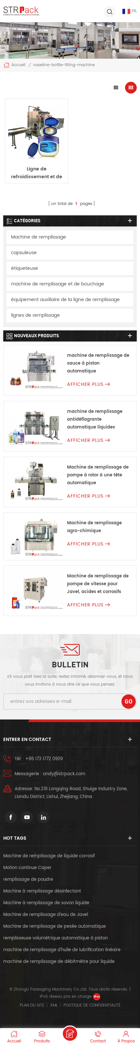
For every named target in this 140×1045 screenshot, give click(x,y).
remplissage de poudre (28, 879)
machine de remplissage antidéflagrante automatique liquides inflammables (94, 419)
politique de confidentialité (91, 1005)
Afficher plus (36, 192)
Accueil (18, 65)
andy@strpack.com (64, 774)
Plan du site (32, 1005)
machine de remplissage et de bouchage (57, 284)
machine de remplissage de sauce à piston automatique (98, 363)
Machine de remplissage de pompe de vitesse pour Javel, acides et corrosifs (98, 584)
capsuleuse (24, 252)
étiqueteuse (24, 268)
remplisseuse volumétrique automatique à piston (55, 938)
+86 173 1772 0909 (44, 759)
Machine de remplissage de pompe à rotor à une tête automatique (98, 475)
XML (54, 1005)
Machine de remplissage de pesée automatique (54, 926)
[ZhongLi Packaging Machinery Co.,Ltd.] (21, 11)
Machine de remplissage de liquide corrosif (49, 856)
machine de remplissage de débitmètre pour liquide (59, 961)
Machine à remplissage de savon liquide (46, 903)
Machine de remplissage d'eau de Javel (45, 914)
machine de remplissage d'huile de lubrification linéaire (61, 950)
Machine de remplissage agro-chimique (94, 527)
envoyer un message (70, 1033)
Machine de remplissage (38, 237)
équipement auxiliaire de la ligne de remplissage (65, 299)
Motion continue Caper (28, 867)
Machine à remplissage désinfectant (42, 891)
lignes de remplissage (35, 315)
